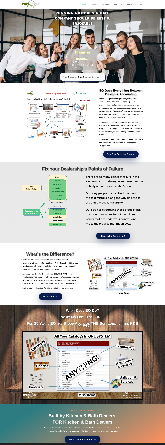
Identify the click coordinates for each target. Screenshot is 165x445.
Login (141, 4)
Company (93, 4)
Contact (130, 4)
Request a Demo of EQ (113, 236)
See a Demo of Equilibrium (82, 439)
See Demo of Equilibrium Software (82, 77)
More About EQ (50, 296)
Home (83, 4)
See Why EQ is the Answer (121, 154)
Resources (118, 4)
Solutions (105, 4)
